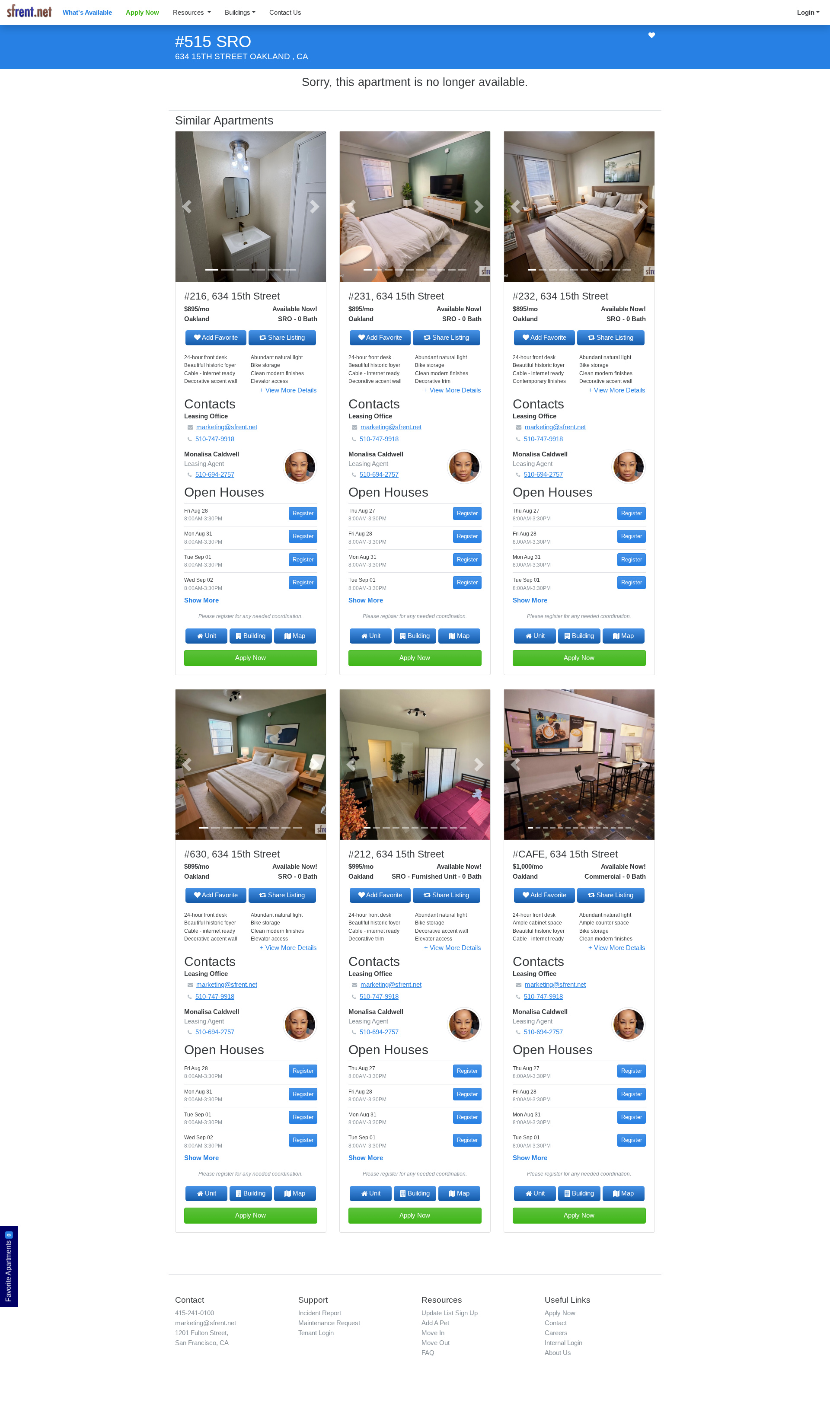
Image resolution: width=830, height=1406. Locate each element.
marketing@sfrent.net (205, 1322)
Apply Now (142, 12)
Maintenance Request (329, 1322)
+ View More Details (288, 390)
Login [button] (805, 12)
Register (303, 513)
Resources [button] (189, 12)
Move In (432, 1332)
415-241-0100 (194, 1313)
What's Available (87, 12)
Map (299, 635)
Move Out (435, 1342)
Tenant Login (316, 1332)
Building (254, 635)
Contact (556, 1322)
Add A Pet (435, 1322)
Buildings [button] (237, 12)
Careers (556, 1332)
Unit (210, 635)
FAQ (427, 1352)
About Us (558, 1352)
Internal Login (563, 1342)
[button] (187, 206)
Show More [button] (201, 600)
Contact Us (285, 12)
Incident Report (319, 1313)
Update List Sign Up (449, 1313)
